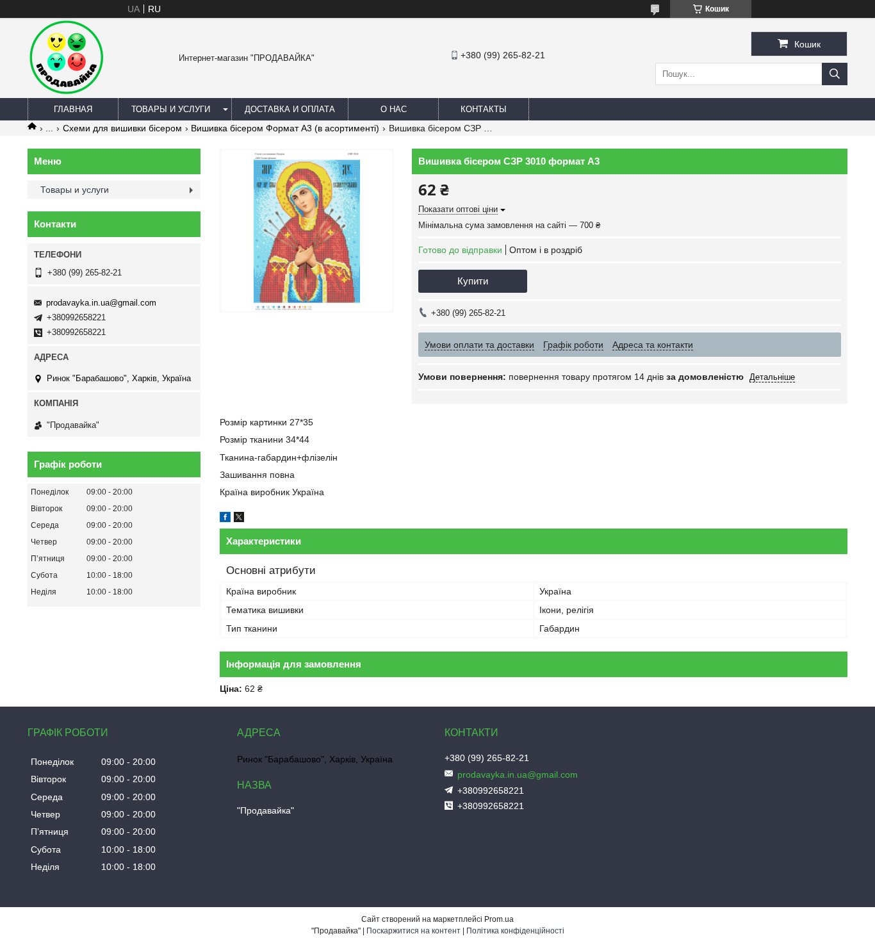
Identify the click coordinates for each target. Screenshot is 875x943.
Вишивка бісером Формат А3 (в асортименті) (285, 128)
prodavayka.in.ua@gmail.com (101, 303)
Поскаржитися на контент (413, 930)
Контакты (484, 109)
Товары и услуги (170, 109)
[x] (239, 519)
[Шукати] (834, 74)
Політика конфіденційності (515, 930)
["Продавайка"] (66, 92)
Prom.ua (499, 919)
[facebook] (225, 519)
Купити (472, 280)
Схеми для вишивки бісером (122, 128)
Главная (73, 109)
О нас (393, 109)
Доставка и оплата (290, 109)
